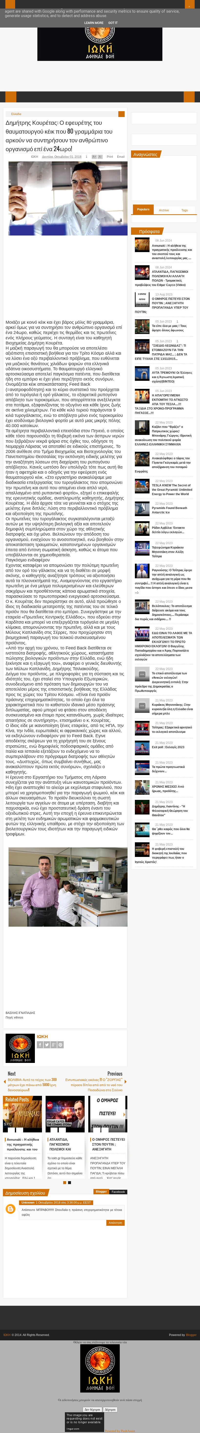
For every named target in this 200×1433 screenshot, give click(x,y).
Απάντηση (115, 1223)
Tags (184, 210)
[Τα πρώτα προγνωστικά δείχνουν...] (142, 767)
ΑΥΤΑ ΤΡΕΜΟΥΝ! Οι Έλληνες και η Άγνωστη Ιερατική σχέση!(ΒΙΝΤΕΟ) (172, 377)
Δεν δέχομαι (92, 1409)
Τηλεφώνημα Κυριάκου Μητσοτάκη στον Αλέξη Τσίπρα (168, 552)
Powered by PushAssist (120, 1431)
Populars (143, 209)
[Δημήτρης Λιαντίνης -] (142, 807)
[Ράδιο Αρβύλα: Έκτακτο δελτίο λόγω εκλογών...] (142, 528)
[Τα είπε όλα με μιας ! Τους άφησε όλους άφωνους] (142, 326)
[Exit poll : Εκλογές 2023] (142, 748)
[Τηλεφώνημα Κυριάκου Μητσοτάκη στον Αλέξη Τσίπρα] (142, 548)
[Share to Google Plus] (36, 1118)
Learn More (93, 23)
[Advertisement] (100, 76)
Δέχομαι (110, 1409)
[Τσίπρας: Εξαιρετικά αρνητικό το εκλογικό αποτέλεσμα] (142, 728)
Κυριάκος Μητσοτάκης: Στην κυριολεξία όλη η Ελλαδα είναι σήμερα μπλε (172, 709)
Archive (164, 210)
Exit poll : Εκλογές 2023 (168, 747)
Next (124, 1114)
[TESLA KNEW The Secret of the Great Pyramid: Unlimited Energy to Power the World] (142, 486)
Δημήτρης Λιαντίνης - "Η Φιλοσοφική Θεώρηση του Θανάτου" (170, 811)
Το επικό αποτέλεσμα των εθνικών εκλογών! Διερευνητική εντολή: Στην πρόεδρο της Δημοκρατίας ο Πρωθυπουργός (161, 682)
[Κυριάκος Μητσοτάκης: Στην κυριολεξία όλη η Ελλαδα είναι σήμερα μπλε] (142, 705)
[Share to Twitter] (30, 1118)
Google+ (53, 1044)
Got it (113, 23)
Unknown (27, 1202)
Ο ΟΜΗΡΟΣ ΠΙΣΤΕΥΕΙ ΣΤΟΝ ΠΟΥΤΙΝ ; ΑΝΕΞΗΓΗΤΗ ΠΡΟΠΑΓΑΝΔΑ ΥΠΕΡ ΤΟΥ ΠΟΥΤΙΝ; (108, 1149)
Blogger (101, 1191)
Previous (6, 1114)
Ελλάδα (16, 114)
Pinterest (60, 1044)
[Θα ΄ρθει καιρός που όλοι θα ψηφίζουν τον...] (142, 830)
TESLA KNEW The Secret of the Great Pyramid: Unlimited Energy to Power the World (172, 490)
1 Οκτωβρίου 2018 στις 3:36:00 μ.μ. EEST (63, 1202)
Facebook (40, 1044)
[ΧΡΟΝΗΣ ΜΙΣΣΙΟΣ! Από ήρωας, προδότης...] (142, 787)
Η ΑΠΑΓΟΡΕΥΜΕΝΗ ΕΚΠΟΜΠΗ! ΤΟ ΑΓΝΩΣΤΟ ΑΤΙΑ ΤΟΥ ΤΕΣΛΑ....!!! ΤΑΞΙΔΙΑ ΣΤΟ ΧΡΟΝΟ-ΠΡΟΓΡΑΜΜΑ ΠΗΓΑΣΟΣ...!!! (161, 404)
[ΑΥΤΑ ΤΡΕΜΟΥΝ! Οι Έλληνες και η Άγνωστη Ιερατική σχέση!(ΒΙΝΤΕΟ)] (142, 373)
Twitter (47, 1044)
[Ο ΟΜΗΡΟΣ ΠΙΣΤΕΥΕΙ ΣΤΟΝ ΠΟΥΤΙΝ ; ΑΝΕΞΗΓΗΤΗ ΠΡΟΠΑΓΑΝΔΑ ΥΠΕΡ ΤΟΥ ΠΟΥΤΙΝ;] (107, 1114)
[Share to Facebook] (24, 1118)
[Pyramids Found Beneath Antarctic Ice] (142, 508)
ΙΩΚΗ (35, 156)
